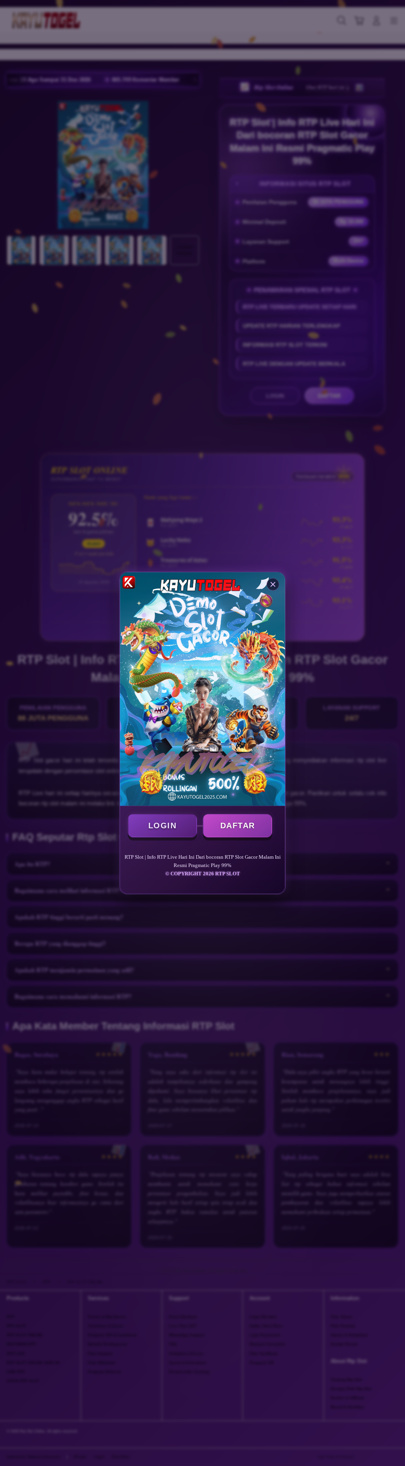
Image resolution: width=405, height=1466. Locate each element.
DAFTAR (237, 825)
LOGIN (162, 825)
